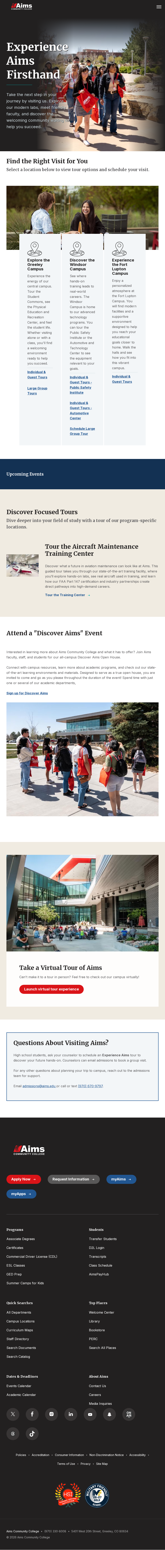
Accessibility (137, 1455)
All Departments (18, 1312)
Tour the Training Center (65, 595)
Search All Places (102, 1348)
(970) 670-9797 (90, 1086)
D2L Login (96, 1248)
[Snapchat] (109, 1414)
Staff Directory (17, 1339)
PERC (93, 1339)
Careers (95, 1395)
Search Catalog (18, 1357)
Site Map (102, 1463)
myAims (118, 1179)
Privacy (86, 1463)
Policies (21, 1455)
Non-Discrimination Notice (107, 1455)
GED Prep (14, 1274)
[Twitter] (12, 1414)
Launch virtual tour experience (51, 989)
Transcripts (97, 1257)
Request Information (71, 1179)
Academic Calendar (21, 1395)
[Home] (29, 1150)
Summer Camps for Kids (25, 1283)
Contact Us (97, 1386)
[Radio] (128, 1414)
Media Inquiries (100, 1404)
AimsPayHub (99, 1274)
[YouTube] (90, 1414)
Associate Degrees (20, 1239)
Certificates (14, 1248)
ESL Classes (15, 1265)
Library (94, 1321)
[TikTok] (32, 1433)
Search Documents (21, 1348)
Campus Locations (20, 1321)
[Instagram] (51, 1414)
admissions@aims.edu (39, 1086)
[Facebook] (32, 1414)
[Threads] (12, 1433)
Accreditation (40, 1455)
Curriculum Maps (19, 1330)
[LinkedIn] (70, 1414)
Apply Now (20, 1179)
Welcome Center (101, 1312)
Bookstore (97, 1330)
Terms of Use (66, 1463)
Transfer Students (103, 1239)
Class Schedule (100, 1265)
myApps (18, 1194)
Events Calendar (18, 1386)
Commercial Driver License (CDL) (31, 1257)
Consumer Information (69, 1455)
